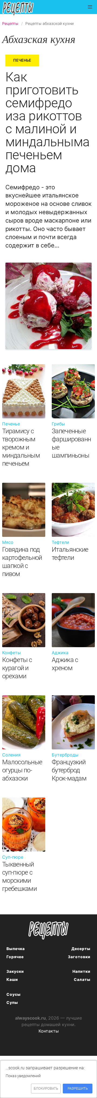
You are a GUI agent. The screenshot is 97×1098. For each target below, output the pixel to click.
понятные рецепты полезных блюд (48, 930)
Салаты (82, 979)
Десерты (81, 948)
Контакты (49, 1031)
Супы (12, 1002)
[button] (90, 7)
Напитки (81, 971)
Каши (12, 979)
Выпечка (15, 948)
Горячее (15, 956)
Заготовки (79, 956)
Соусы (13, 994)
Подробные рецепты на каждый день (22, 8)
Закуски (15, 971)
